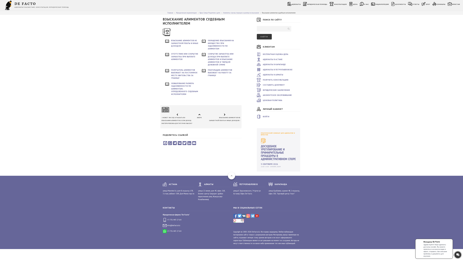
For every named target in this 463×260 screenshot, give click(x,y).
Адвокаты (296, 4)
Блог (428, 4)
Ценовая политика (272, 100)
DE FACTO (25, 3)
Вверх (199, 117)
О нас (366, 4)
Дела (355, 4)
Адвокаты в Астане (273, 59)
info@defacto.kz (173, 225)
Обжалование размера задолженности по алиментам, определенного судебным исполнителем (184, 88)
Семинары (441, 4)
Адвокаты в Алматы (273, 75)
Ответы (415, 4)
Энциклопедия (382, 4)
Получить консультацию (276, 80)
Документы (400, 4)
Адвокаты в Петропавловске (278, 69)
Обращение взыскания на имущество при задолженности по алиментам (221, 44)
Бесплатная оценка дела (275, 54)
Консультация (340, 4)
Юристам (456, 4)
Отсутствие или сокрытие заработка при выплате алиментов (184, 56)
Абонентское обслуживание (277, 95)
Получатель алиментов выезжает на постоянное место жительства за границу (184, 74)
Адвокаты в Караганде (274, 64)
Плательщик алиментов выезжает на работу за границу (220, 73)
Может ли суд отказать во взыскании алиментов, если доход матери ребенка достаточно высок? (177, 120)
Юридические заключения (276, 90)
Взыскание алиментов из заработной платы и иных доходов (184, 43)
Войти (266, 116)
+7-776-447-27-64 (174, 220)
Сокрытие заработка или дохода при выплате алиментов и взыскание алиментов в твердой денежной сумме (221, 59)
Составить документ (274, 85)
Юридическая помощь (317, 4)
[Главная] (8, 5)
